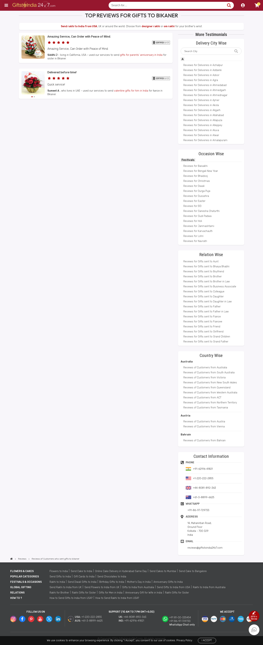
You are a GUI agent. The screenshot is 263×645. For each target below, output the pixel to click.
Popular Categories (24, 576)
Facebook (22, 619)
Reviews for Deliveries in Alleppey (202, 125)
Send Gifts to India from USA (173, 587)
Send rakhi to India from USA (79, 26)
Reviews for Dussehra (196, 196)
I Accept (207, 640)
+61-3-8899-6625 (92, 620)
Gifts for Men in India (110, 592)
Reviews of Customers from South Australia (209, 372)
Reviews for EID (192, 206)
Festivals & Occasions (26, 581)
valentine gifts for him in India (131, 90)
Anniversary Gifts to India (168, 581)
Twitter (49, 619)
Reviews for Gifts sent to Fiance (202, 316)
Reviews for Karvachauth (198, 231)
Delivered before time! (62, 72)
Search (229, 5)
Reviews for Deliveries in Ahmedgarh (204, 90)
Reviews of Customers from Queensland (206, 387)
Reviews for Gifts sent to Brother (202, 276)
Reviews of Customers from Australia (205, 367)
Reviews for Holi (192, 221)
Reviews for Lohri (193, 236)
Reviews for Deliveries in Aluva (201, 130)
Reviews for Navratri (195, 241)
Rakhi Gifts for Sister (84, 592)
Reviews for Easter (194, 201)
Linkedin (58, 619)
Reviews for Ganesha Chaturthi (201, 211)
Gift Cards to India (84, 576)
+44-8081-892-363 (134, 617)
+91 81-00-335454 (180, 617)
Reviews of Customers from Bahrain (204, 440)
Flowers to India (59, 571)
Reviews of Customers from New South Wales (210, 382)
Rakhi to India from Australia (209, 587)
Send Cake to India (81, 571)
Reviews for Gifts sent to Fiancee (202, 321)
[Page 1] (32, 96)
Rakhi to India (57, 581)
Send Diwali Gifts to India (82, 581)
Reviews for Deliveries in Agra (200, 80)
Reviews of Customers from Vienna (204, 426)
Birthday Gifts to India (111, 581)
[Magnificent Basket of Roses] (33, 83)
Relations (17, 592)
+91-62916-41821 (134, 620)
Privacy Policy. (184, 640)
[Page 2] (34, 96)
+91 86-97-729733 (180, 621)
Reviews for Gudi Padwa (197, 216)
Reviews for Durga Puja (196, 191)
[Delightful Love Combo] (33, 57)
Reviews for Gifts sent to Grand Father (205, 341)
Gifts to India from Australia (138, 587)
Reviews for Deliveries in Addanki (202, 70)
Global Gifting (20, 587)
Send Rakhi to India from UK (66, 587)
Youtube (40, 619)
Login (242, 5)
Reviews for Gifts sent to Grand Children (206, 336)
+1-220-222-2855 (91, 617)
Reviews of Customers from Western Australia (210, 392)
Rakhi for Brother (59, 592)
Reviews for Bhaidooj (195, 176)
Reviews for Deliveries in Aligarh (201, 110)
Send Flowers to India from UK (101, 587)
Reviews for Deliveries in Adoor (201, 75)
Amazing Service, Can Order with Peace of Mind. (79, 36)
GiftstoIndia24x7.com (34, 5)
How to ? (16, 598)
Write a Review (254, 617)
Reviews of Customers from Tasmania (205, 407)
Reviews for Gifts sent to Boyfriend (203, 271)
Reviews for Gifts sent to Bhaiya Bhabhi (206, 266)
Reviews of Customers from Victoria (204, 377)
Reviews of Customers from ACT (202, 397)
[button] (20, 105)
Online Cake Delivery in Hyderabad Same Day (121, 571)
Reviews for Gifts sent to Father (202, 306)
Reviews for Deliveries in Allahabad (203, 115)
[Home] (11, 559)
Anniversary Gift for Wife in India (143, 592)
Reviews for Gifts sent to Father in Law (206, 311)
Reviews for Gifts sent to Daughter (203, 296)
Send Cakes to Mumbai (163, 571)
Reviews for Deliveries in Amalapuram (205, 140)
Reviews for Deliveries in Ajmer (201, 100)
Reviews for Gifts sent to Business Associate (209, 286)
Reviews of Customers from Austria (204, 421)
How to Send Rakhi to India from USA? (117, 598)
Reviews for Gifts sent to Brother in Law (206, 281)
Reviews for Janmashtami (198, 226)
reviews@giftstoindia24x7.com (205, 547)
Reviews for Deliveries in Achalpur (203, 65)
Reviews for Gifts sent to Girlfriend (203, 331)
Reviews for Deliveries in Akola (201, 105)
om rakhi (169, 26)
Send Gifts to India (60, 576)
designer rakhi (151, 26)
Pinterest (31, 619)
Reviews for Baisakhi (195, 166)
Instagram (13, 619)
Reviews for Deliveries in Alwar (201, 135)
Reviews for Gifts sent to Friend (201, 326)
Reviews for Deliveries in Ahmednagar (205, 95)
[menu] (6, 5)
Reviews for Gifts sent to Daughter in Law (207, 301)
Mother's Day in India (139, 581)
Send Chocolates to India (111, 576)
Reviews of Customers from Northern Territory (210, 402)
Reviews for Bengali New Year (200, 171)
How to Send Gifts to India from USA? (71, 598)
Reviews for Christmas (196, 181)
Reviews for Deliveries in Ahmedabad (205, 85)
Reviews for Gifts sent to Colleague (203, 291)
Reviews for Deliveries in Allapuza (202, 120)
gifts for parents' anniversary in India (141, 55)
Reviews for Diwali (193, 186)
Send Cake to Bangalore (193, 571)
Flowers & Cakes (22, 571)
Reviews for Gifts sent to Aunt (200, 261)
